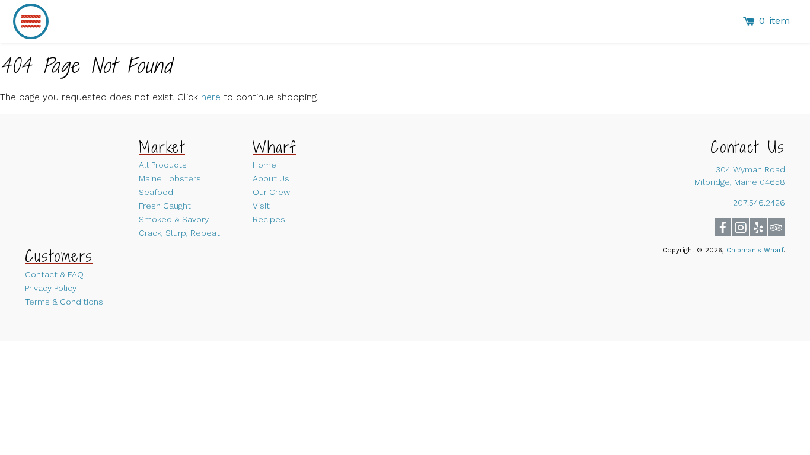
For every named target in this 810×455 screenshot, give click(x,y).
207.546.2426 (759, 202)
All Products (163, 164)
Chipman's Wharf (754, 250)
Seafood (156, 192)
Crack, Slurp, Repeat (179, 233)
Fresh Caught (165, 205)
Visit (261, 205)
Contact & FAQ (54, 274)
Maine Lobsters (170, 178)
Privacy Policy (50, 288)
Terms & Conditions (64, 301)
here (211, 96)
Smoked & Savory (174, 219)
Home (264, 164)
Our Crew (271, 192)
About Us (271, 178)
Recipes (269, 219)
